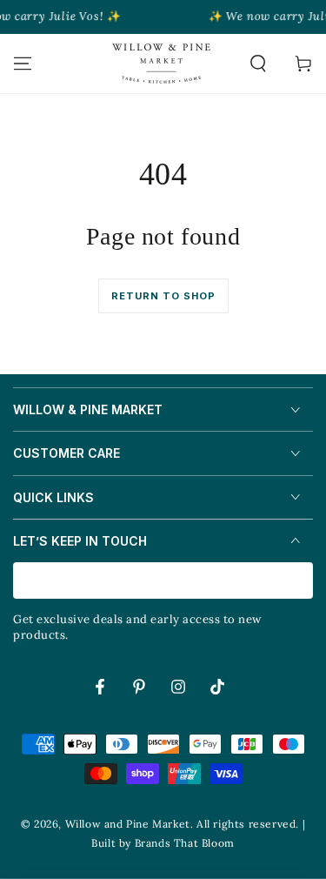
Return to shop (163, 296)
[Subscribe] (303, 581)
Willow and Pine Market (127, 823)
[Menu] (22, 63)
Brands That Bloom (185, 842)
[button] (258, 63)
